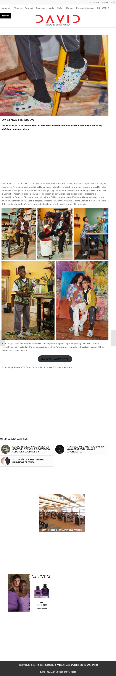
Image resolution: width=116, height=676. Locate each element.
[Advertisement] (55, 154)
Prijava (105, 2)
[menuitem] (94, 2)
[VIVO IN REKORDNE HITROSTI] (2, 338)
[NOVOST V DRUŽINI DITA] (113, 338)
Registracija (94, 2)
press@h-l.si (63, 665)
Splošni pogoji (78, 665)
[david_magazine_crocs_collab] (54, 75)
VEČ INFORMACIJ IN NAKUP (55, 359)
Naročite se (92, 665)
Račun (113, 2)
